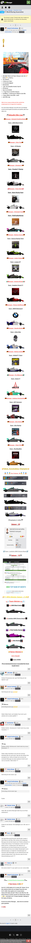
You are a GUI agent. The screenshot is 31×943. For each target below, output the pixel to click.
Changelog (2, 938)
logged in (8, 923)
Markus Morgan (10, 769)
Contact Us (11, 938)
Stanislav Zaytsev (11, 805)
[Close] (28, 941)
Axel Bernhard (10, 722)
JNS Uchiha (10, 672)
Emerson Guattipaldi (12, 686)
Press (7, 938)
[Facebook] (10, 935)
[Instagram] (21, 935)
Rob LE (8, 833)
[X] (14, 935)
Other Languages (9, 10)
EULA (16, 938)
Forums (1, 10)
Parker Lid (9, 863)
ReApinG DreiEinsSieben (12, 28)
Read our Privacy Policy (17, 941)
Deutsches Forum (18, 10)
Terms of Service (22, 938)
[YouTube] (17, 935)
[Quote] (29, 669)
